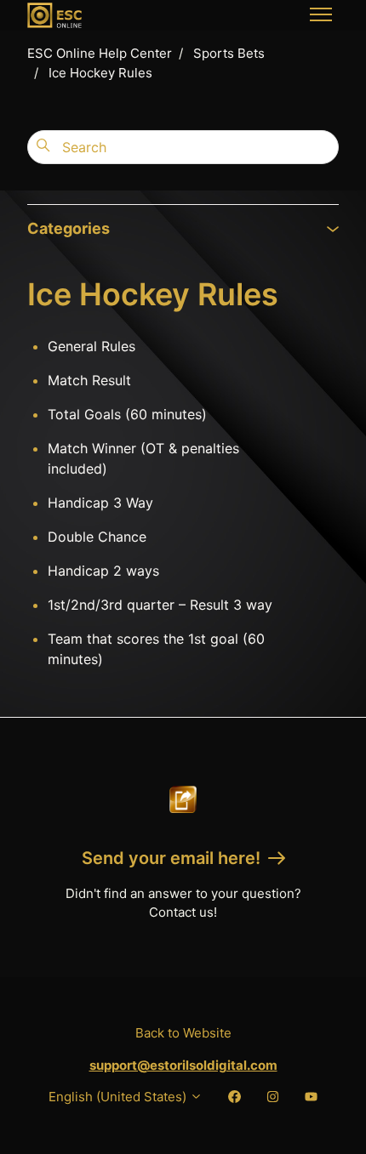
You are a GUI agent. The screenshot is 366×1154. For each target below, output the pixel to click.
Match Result (89, 380)
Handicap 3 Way (100, 502)
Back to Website (183, 1033)
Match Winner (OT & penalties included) (143, 458)
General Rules (91, 346)
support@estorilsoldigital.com (183, 1065)
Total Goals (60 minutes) (127, 414)
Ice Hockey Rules (100, 73)
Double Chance (97, 536)
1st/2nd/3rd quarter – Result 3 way (160, 604)
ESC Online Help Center (99, 53)
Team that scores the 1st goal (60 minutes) (156, 649)
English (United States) (119, 1097)
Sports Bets (229, 53)
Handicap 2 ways (103, 570)
